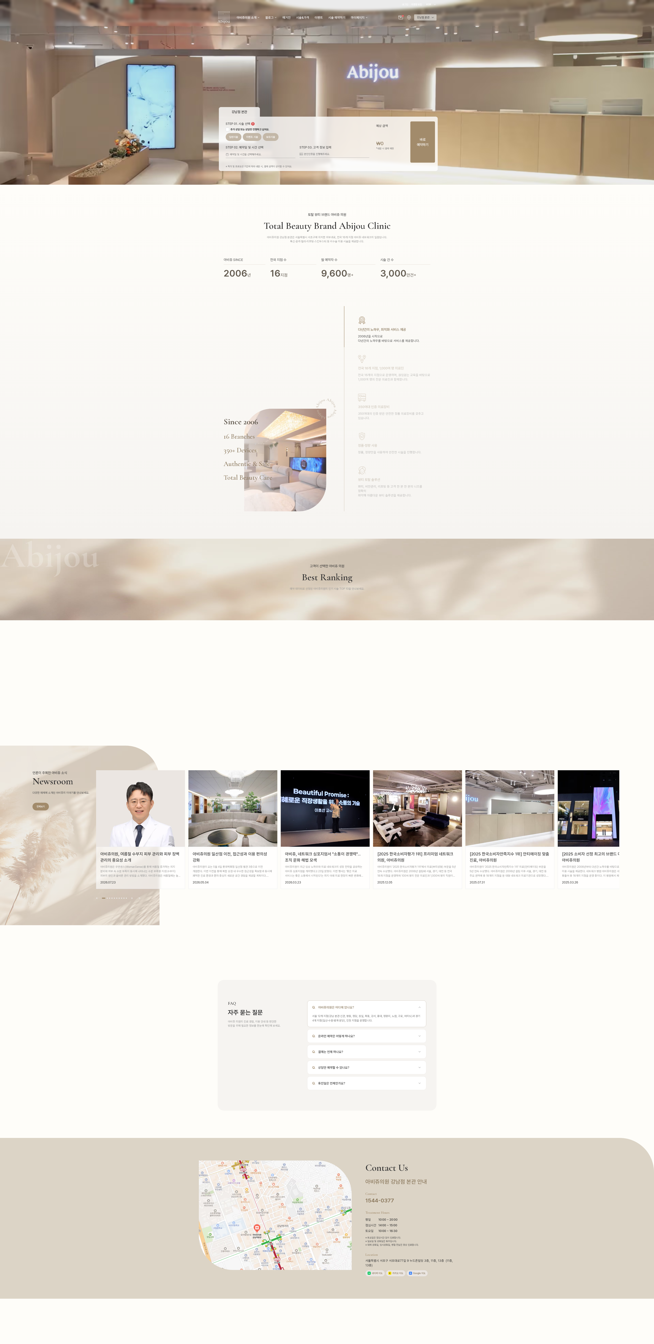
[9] (123, 898)
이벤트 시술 (252, 137)
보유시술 (270, 137)
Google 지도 (418, 1273)
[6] (116, 898)
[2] (104, 898)
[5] (114, 898)
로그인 (405, 4)
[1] (102, 898)
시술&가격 (302, 17)
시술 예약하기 (336, 17)
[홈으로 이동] (224, 17)
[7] (119, 898)
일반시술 (233, 137)
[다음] (132, 898)
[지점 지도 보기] (409, 17)
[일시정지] (139, 898)
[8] (121, 898)
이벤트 (319, 17)
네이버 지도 (375, 1273)
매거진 (286, 17)
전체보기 (41, 806)
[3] (108, 898)
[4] (112, 898)
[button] (401, 17)
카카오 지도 (396, 1273)
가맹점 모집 (416, 4)
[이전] (96, 898)
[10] (126, 898)
